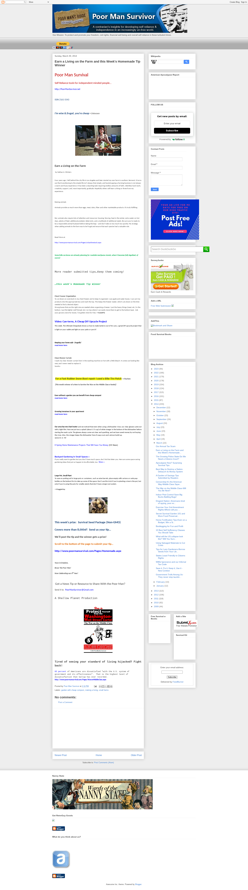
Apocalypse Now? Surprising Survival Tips (169, 464)
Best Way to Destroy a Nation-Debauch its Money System (169, 470)
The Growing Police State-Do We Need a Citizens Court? (171, 457)
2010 (156, 602)
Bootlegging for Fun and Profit (169, 526)
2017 (156, 392)
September (161, 419)
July (158, 427)
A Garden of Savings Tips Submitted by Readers (167, 476)
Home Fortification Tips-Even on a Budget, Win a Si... (171, 521)
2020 (156, 380)
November (161, 411)
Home (99, 755)
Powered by (165, 139)
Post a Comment (65, 702)
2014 (156, 404)
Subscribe (172, 130)
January (160, 586)
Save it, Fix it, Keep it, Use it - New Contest (169, 569)
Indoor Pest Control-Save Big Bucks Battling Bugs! (169, 495)
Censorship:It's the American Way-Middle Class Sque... (169, 483)
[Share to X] (105, 686)
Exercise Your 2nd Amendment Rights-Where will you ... (170, 508)
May (158, 435)
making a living (91, 690)
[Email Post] (95, 686)
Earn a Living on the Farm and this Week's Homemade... (170, 451)
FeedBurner (178, 682)
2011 (156, 598)
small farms (104, 690)
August (159, 423)
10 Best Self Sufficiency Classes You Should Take (170, 531)
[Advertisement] (98, 728)
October (160, 415)
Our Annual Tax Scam (166, 446)
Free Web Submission (161, 306)
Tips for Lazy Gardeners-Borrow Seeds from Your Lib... (170, 550)
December (161, 407)
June (158, 431)
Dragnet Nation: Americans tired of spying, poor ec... (170, 502)
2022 (156, 373)
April (158, 439)
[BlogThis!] (103, 686)
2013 (156, 591)
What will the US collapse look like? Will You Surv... (169, 537)
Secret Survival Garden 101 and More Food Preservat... (170, 514)
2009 (156, 606)
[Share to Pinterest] (111, 686)
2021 (156, 376)
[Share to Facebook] (108, 686)
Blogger (138, 884)
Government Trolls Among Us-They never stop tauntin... (169, 575)
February (160, 582)
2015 (156, 400)
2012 (156, 595)
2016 (156, 396)
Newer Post (61, 755)
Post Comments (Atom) (104, 762)
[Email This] (100, 686)
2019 (156, 384)
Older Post (136, 755)
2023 (156, 369)
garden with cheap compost (72, 690)
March (159, 443)
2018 (156, 388)
